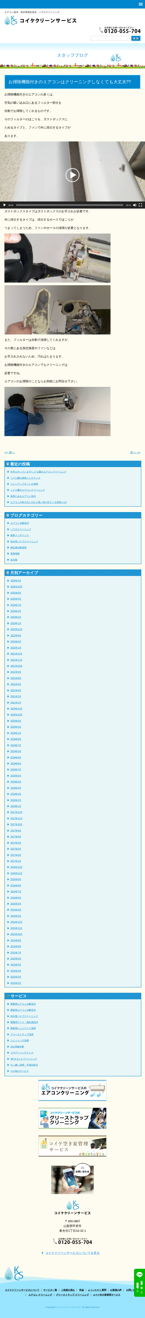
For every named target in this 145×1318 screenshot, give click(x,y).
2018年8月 (15, 763)
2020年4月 (15, 727)
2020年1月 (15, 733)
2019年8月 (15, 739)
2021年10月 (16, 666)
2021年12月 (16, 653)
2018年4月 (15, 788)
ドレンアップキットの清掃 (24, 484)
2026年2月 (15, 580)
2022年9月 (15, 635)
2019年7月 (15, 745)
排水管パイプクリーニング (24, 541)
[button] (72, 175)
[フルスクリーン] (140, 205)
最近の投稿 (20, 464)
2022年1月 (15, 647)
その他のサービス (19, 1071)
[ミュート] (135, 205)
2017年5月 (15, 849)
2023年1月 (15, 623)
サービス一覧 (50, 1290)
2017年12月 (16, 812)
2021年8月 (15, 678)
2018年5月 (15, 781)
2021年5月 (15, 684)
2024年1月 (15, 611)
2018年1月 (15, 806)
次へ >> (135, 452)
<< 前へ (9, 452)
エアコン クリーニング (40, 1294)
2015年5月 (15, 964)
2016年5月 (15, 903)
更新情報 (15, 553)
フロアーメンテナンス (21, 1052)
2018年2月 (15, 800)
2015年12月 (16, 922)
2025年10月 (16, 586)
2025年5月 (15, 599)
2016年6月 (15, 897)
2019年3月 (15, 751)
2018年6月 (15, 775)
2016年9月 (15, 879)
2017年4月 (15, 855)
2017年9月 (15, 830)
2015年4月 (15, 971)
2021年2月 (15, 696)
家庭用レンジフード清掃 (23, 1028)
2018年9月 (15, 757)
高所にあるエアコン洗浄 (23, 496)
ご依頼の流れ (68, 1290)
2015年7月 (15, 952)
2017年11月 (16, 818)
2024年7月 (15, 605)
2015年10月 (16, 934)
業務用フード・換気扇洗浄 (24, 1022)
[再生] (4, 205)
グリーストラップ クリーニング (72, 1294)
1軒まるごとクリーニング (23, 1059)
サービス (19, 996)
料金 (81, 1290)
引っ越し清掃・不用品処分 (24, 1065)
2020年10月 (16, 714)
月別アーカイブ (24, 572)
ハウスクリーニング (20, 529)
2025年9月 (15, 593)
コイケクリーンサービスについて (22, 1290)
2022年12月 (16, 629)
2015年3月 (15, 977)
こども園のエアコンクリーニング (27, 490)
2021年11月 (16, 660)
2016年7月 (15, 891)
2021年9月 (15, 672)
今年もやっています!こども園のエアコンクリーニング (38, 471)
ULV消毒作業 (17, 1046)
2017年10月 (16, 824)
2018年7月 (15, 769)
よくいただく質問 (97, 1290)
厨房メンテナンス (19, 535)
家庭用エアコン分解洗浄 (23, 1010)
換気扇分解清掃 (18, 547)
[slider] (69, 205)
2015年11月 (16, 928)
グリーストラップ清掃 (21, 1034)
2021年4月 (15, 690)
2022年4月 (15, 641)
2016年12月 (16, 867)
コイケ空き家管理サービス (106, 1294)
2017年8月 (15, 836)
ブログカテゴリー (26, 515)
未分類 (13, 559)
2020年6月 (15, 721)
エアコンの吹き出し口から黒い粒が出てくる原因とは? (38, 502)
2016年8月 (15, 885)
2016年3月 (15, 916)
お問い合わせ (133, 1290)
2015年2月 (15, 983)
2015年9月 (15, 940)
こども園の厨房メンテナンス (25, 478)
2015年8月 (15, 946)
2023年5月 (15, 617)
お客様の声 (116, 1290)
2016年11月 (16, 873)
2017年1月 (15, 861)
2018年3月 (15, 794)
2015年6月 (15, 958)
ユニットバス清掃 (19, 1040)
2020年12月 (16, 708)
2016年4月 (15, 909)
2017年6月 (15, 843)
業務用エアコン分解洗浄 (23, 1004)
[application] (72, 175)
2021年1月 (15, 702)
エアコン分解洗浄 (19, 523)
